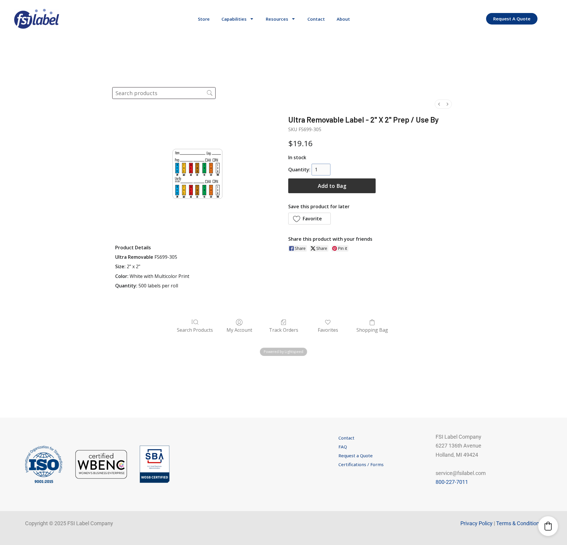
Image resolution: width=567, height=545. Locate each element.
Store (204, 19)
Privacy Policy (476, 523)
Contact (316, 19)
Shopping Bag (372, 330)
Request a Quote (355, 455)
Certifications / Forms (361, 464)
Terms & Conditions (519, 523)
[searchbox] (164, 93)
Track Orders (283, 330)
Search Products (195, 330)
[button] (309, 218)
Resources (277, 19)
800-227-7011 (452, 482)
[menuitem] (439, 104)
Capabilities (234, 19)
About (343, 19)
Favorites (328, 330)
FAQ (342, 447)
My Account (239, 330)
